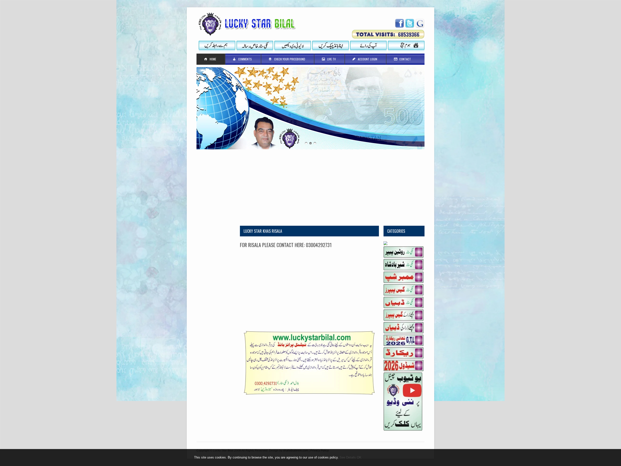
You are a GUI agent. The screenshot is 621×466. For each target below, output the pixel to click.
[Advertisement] (310, 183)
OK (359, 457)
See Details (348, 457)
